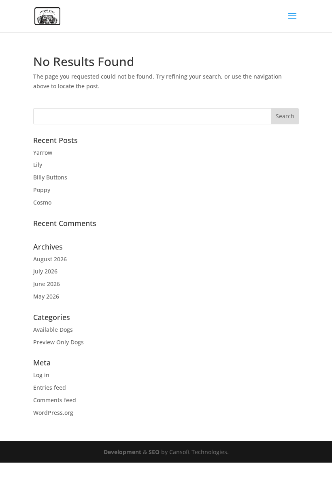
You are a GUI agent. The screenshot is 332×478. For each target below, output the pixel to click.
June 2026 (46, 284)
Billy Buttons (50, 177)
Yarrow (42, 152)
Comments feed (54, 400)
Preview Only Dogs (58, 342)
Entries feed (49, 387)
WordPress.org (53, 412)
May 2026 (46, 296)
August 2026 (50, 259)
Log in (41, 375)
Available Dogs (53, 329)
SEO (154, 452)
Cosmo (42, 202)
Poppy (41, 190)
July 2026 (45, 271)
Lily (37, 165)
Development (122, 452)
